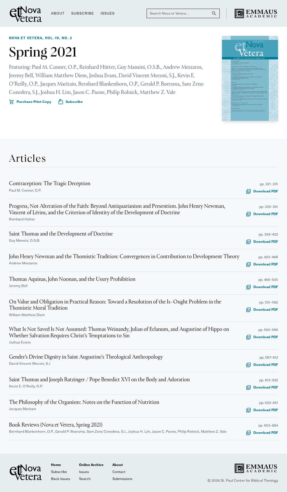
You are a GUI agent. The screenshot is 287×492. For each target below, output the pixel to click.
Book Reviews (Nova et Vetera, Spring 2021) (55, 425)
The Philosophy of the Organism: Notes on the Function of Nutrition (84, 402)
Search (85, 479)
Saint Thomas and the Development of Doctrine (61, 234)
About (57, 13)
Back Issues (60, 479)
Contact (119, 472)
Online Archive (91, 465)
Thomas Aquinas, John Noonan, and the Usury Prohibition (72, 279)
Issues (108, 13)
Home (56, 465)
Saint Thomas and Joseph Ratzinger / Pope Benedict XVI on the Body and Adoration (99, 379)
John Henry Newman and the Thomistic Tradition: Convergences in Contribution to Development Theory (124, 256)
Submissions (122, 479)
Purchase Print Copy (30, 102)
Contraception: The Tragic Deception (49, 183)
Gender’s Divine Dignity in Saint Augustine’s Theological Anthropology (86, 357)
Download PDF (262, 191)
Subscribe (82, 13)
